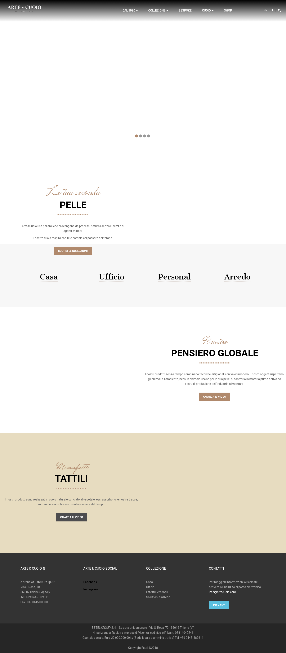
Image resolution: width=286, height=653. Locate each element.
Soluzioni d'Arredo (158, 597)
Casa (49, 277)
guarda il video (71, 517)
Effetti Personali (157, 592)
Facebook (90, 582)
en (265, 10)
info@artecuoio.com (222, 592)
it (271, 10)
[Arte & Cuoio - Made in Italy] (24, 8)
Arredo (237, 277)
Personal (174, 277)
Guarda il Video (214, 396)
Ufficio (111, 277)
